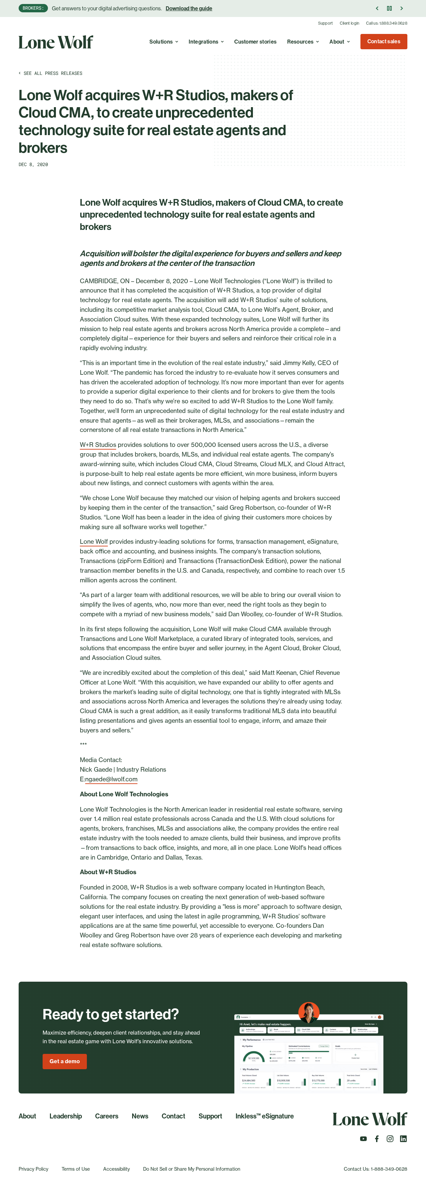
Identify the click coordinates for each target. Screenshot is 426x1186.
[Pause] (389, 8)
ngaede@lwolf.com (111, 779)
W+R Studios (98, 444)
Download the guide (189, 8)
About (336, 42)
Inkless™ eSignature (265, 1116)
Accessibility (116, 1169)
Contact (173, 1116)
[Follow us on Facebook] (377, 1140)
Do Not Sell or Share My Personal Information (191, 1169)
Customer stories (255, 42)
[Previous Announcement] (377, 8)
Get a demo (65, 1061)
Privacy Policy (33, 1169)
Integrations (203, 42)
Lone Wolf (94, 541)
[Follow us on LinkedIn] (403, 1140)
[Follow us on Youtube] (363, 1140)
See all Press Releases (53, 73)
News (140, 1116)
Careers (106, 1116)
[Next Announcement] (401, 8)
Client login (349, 23)
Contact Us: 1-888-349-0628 (375, 1169)
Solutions (161, 42)
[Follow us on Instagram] (390, 1140)
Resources (300, 42)
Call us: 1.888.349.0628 (386, 23)
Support (325, 23)
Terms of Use (76, 1169)
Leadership (66, 1116)
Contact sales (383, 41)
